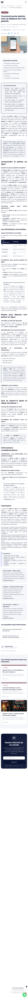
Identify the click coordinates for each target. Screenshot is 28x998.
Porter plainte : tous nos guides (11, 555)
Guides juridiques (10, 5)
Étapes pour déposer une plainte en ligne (14, 67)
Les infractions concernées (11, 65)
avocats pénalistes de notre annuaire (17, 308)
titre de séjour (23, 342)
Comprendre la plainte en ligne (12, 63)
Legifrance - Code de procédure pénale (11, 535)
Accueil (2, 5)
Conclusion (7, 75)
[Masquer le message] (26, 986)
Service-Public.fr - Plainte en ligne (9, 527)
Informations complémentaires (11, 73)
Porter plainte (4, 7)
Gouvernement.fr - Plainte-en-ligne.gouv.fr (12, 542)
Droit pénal (18, 5)
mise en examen (17, 301)
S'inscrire (14, 762)
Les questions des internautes (11, 78)
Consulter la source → (8, 580)
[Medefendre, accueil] (2, 2)
